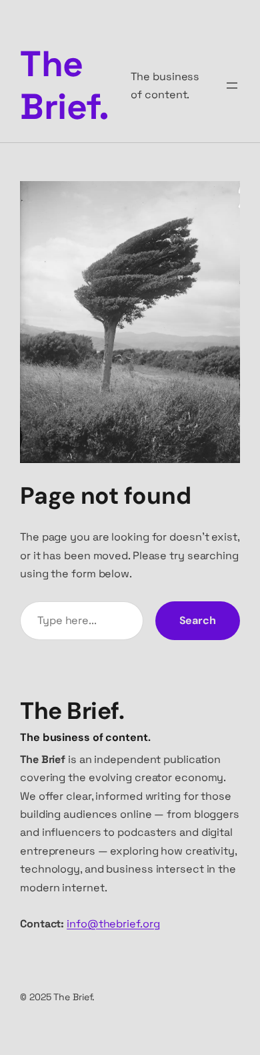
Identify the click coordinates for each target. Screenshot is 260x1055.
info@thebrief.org (113, 924)
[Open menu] (232, 86)
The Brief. (64, 85)
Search (197, 620)
